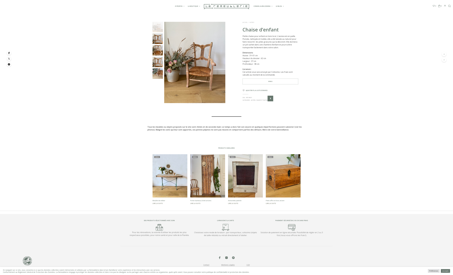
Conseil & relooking (262, 6)
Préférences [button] (433, 271)
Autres (252, 22)
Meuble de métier (159, 200)
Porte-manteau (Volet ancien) (200, 200)
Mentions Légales (228, 265)
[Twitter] (9, 58)
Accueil (245, 22)
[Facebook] (9, 53)
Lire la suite (158, 203)
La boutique (193, 6)
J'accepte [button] (445, 271)
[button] (434, 6)
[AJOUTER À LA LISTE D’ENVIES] (170, 194)
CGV (248, 265)
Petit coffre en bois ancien (275, 200)
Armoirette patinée (234, 200)
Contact (206, 265)
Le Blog (279, 6)
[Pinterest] (9, 64)
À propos (178, 6)
